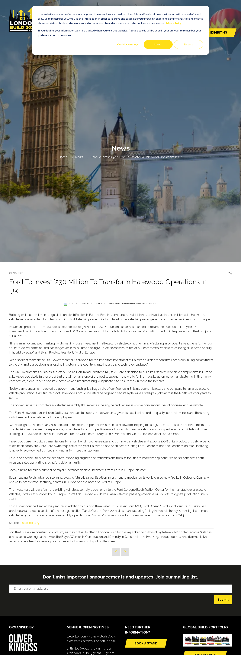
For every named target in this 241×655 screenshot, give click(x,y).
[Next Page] (125, 552)
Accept (158, 44)
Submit (223, 599)
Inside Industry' (30, 523)
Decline (188, 44)
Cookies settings (128, 44)
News (79, 157)
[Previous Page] (116, 552)
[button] (230, 273)
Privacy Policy (173, 23)
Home (63, 157)
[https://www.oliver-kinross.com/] (23, 650)
